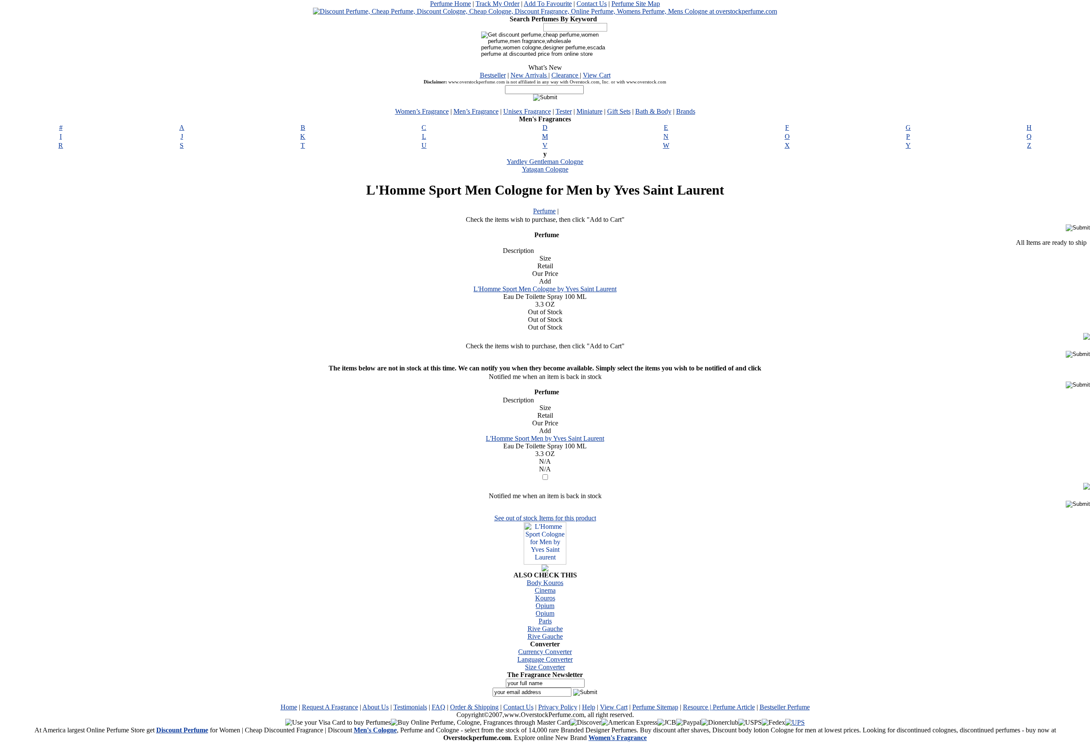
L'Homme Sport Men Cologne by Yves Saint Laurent (545, 289)
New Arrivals (529, 75)
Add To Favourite (548, 3)
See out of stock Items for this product (545, 518)
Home (289, 707)
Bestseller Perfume (785, 707)
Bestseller (493, 75)
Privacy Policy (557, 707)
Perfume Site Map (635, 3)
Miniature (589, 111)
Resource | (698, 707)
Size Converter (545, 667)
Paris (545, 621)
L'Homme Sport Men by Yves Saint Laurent (545, 438)
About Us (375, 707)
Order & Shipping (474, 707)
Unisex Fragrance (527, 111)
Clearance (565, 75)
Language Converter (545, 659)
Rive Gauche (545, 628)
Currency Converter (545, 651)
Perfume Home (450, 3)
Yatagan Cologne (545, 169)
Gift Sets (619, 111)
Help (588, 707)
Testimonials (410, 707)
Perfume (544, 211)
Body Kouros (545, 582)
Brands (685, 111)
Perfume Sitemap (655, 707)
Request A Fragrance (330, 707)
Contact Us (592, 3)
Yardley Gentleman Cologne (545, 161)
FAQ (438, 707)
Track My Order (497, 3)
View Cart (597, 75)
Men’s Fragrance (476, 111)
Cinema (545, 590)
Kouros (545, 598)
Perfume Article (734, 707)
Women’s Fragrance (422, 111)
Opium (545, 605)
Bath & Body (653, 111)
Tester (564, 111)
